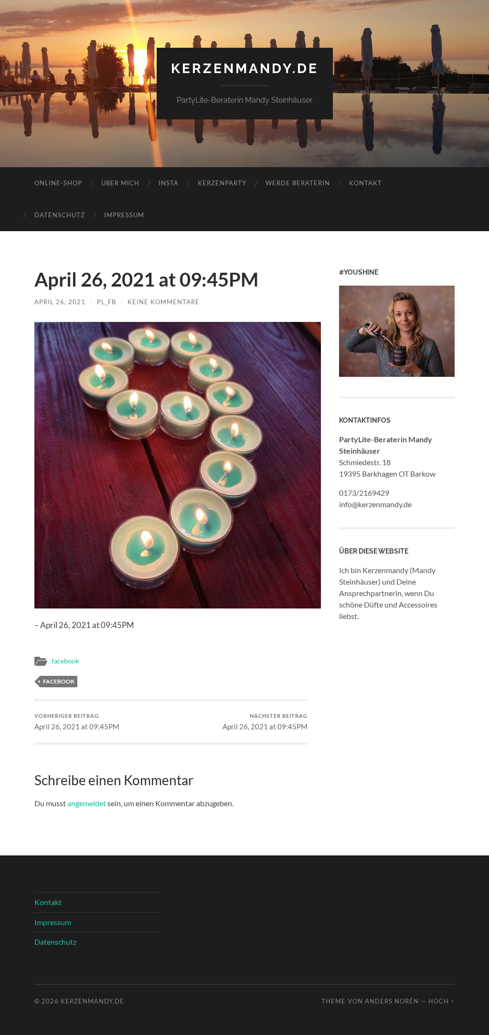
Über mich (120, 183)
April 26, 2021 (59, 302)
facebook (65, 661)
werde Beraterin (298, 183)
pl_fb (106, 302)
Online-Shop (58, 183)
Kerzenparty (222, 183)
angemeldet (86, 803)
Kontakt (365, 183)
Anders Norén (392, 1001)
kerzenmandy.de (245, 68)
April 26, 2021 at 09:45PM (76, 722)
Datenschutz (59, 215)
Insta (169, 183)
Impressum (124, 215)
